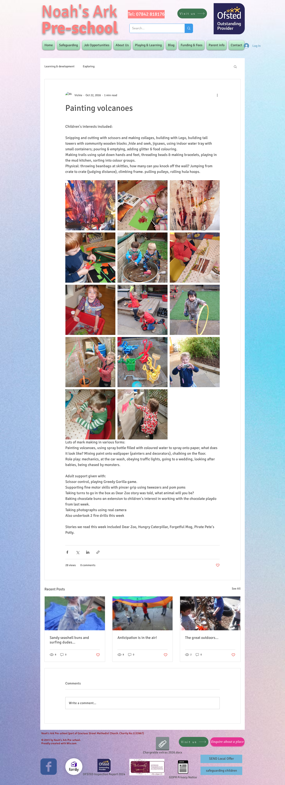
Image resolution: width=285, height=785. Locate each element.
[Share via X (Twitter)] (77, 552)
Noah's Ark (79, 11)
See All (236, 588)
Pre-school (79, 28)
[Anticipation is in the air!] (142, 613)
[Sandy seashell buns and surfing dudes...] (75, 613)
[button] (235, 66)
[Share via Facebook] (67, 552)
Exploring (89, 66)
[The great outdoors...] (210, 613)
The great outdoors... (201, 637)
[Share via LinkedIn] (88, 552)
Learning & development (59, 66)
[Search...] (189, 28)
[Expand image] (90, 205)
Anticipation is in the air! (137, 637)
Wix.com (71, 743)
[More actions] (217, 95)
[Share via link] (98, 552)
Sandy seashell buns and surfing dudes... (69, 640)
